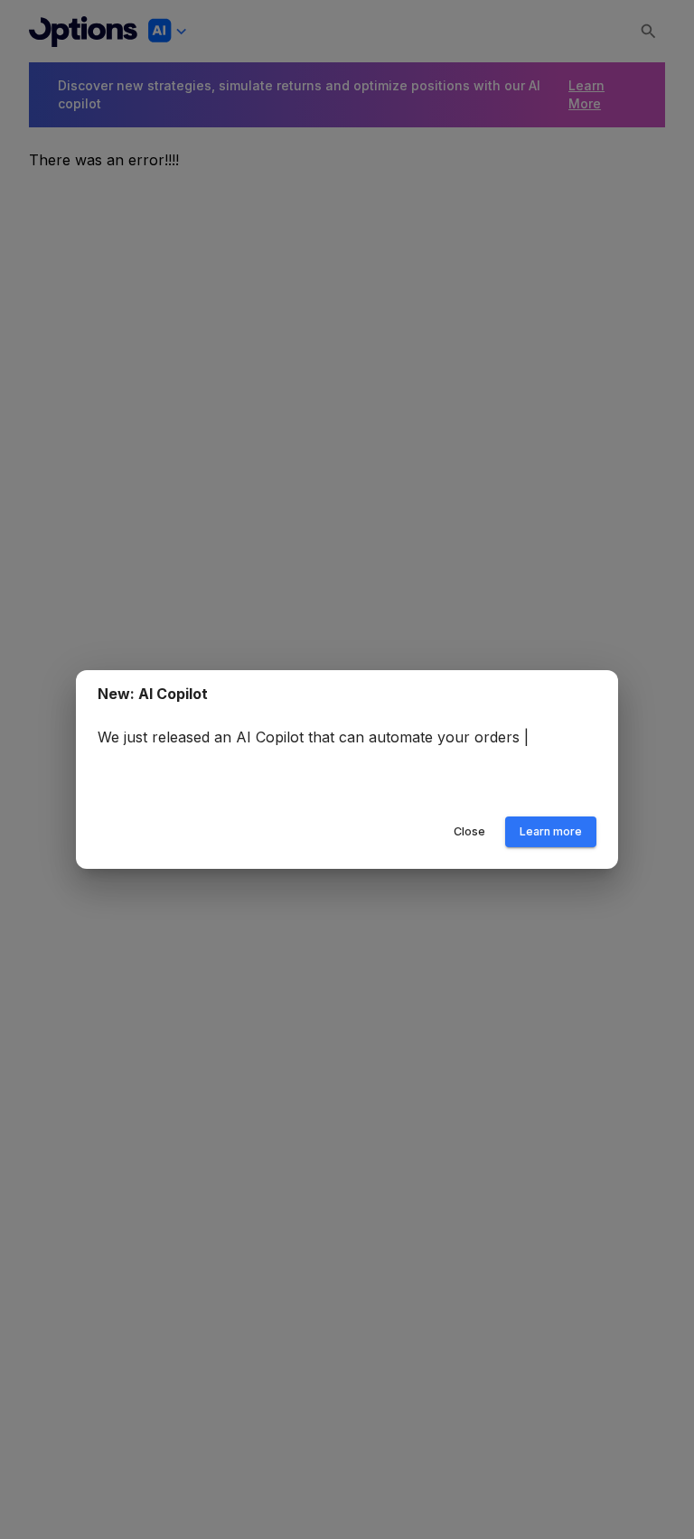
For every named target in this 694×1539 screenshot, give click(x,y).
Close (469, 831)
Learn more (551, 831)
